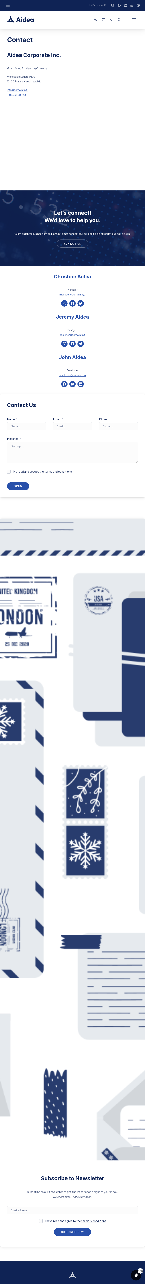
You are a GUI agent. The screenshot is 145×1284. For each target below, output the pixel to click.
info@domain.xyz (17, 89)
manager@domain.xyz (72, 294)
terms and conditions (58, 471)
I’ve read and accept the (43, 471)
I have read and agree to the (75, 1221)
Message (14, 438)
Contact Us (72, 243)
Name (12, 419)
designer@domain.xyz (73, 334)
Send (18, 486)
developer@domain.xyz (72, 375)
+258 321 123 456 (16, 94)
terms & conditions (93, 1221)
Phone (103, 419)
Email (58, 419)
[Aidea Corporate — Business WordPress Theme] (20, 19)
